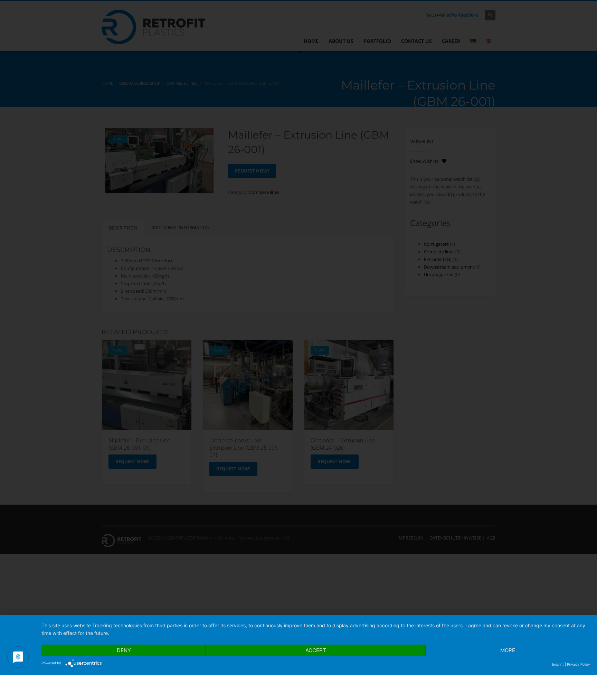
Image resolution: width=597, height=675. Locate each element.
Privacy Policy (578, 664)
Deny (124, 650)
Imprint (558, 664)
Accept (315, 650)
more (507, 650)
